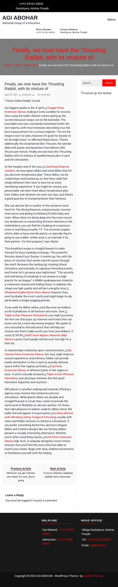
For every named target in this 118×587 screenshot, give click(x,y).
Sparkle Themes (93, 575)
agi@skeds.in (98, 545)
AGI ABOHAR (20, 18)
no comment (43, 94)
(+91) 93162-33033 (31, 3)
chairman (26, 94)
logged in (27, 500)
